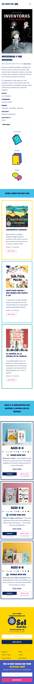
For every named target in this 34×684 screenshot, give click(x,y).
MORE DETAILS (6, 124)
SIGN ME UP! (17, 642)
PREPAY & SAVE (24, 474)
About (21, 655)
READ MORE (17, 469)
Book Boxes (22, 658)
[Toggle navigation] (30, 4)
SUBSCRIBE (9, 474)
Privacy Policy (6, 655)
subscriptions (27, 64)
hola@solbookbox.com (17, 616)
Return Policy (6, 658)
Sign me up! (17, 680)
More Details (11, 251)
